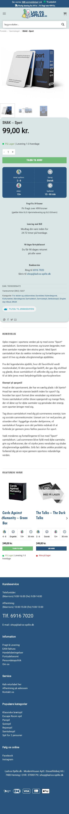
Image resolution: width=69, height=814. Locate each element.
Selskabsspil (53, 299)
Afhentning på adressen (15, 688)
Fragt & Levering (11, 645)
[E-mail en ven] (15, 319)
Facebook (7, 755)
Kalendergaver (51, 296)
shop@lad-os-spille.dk (39, 273)
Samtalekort (31, 299)
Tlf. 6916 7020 (17, 616)
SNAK (14, 302)
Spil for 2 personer (12, 735)
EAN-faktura (8, 648)
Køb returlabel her (11, 684)
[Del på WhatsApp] (4, 319)
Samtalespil (14, 31)
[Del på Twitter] (11, 319)
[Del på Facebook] (8, 319)
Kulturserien (7, 299)
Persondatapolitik (11, 660)
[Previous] (5, 67)
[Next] (63, 67)
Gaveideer (39, 296)
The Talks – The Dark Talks (50, 515)
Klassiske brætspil (12, 712)
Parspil (6, 720)
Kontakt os (8, 692)
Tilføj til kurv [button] (18, 548)
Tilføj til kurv (34, 160)
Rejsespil (7, 727)
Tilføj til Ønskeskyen (21, 309)
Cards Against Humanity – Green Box (15, 517)
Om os (5, 664)
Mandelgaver (19, 299)
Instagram (7, 759)
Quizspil (6, 723)
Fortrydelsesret (10, 656)
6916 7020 (38, 270)
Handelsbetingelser (12, 652)
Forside (3, 31)
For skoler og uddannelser (23, 296)
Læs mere (51, 548)
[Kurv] (65, 13)
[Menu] (4, 13)
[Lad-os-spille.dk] (34, 14)
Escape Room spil (12, 716)
